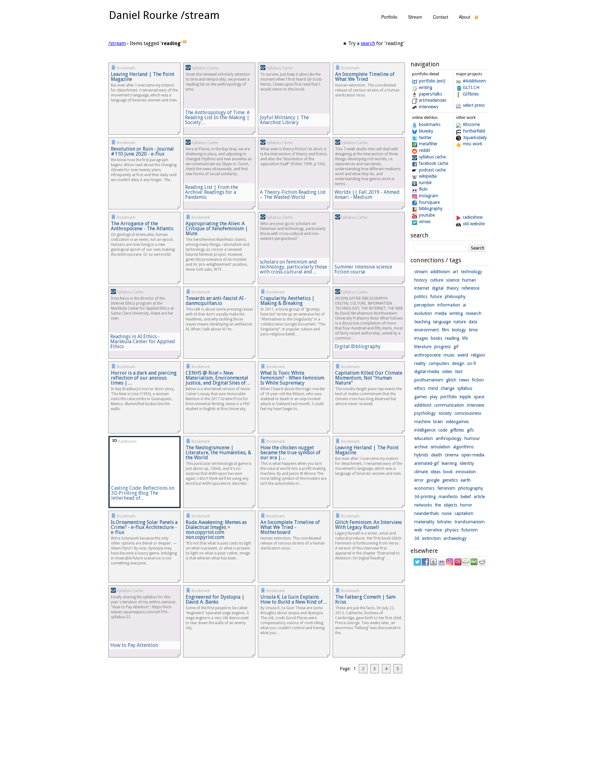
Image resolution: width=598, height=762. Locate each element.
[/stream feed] (476, 18)
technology (471, 271)
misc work (472, 143)
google (432, 480)
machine (422, 421)
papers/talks (430, 93)
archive (421, 446)
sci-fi (471, 363)
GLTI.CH (471, 87)
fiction (478, 379)
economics (424, 488)
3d (416, 538)
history (420, 280)
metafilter (428, 143)
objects (450, 505)
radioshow (473, 217)
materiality (424, 521)
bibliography (431, 208)
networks (423, 505)
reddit (424, 150)
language (442, 321)
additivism (440, 271)
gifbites (457, 430)
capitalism (463, 513)
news (464, 379)
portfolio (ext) (432, 80)
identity (467, 463)
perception (424, 304)
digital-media (426, 371)
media (441, 313)
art (455, 271)
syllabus (464, 388)
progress (442, 346)
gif (455, 346)
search (368, 43)
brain (438, 421)
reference (470, 288)
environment (426, 329)
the (438, 505)
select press (474, 105)
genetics (450, 480)
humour (472, 438)
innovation (466, 471)
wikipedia (428, 176)
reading (452, 338)
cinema (451, 454)
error (419, 480)
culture (436, 280)
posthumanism (428, 379)
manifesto (448, 496)
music (449, 355)
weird (463, 355)
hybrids (421, 454)
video (447, 371)
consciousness (467, 413)
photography (470, 488)
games (420, 396)
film (445, 329)
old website (474, 223)
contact (440, 17)
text (459, 371)
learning (449, 463)
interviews (428, 106)
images (421, 338)
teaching (422, 321)
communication (449, 405)
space (479, 396)
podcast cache (432, 169)
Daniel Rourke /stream (164, 15)
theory (452, 288)
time (473, 329)
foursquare (429, 202)
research (474, 313)
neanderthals (426, 513)
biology (459, 329)
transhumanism (469, 521)
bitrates (444, 521)
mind (433, 388)
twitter (425, 137)
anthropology (449, 438)
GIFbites (471, 93)
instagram (428, 195)
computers (439, 363)
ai (464, 304)
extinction (431, 538)
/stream (117, 43)
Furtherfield (474, 131)
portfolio (389, 17)
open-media (472, 454)
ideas (435, 471)
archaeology (455, 538)
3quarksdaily (475, 137)
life (465, 338)
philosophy (455, 296)
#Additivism (474, 80)
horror (466, 505)
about (464, 17)
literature (422, 346)
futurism (469, 529)
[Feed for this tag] (184, 43)
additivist (422, 405)
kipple (465, 396)
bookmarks (429, 124)
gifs (470, 430)
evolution (423, 313)
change (447, 388)
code (442, 430)
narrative (433, 529)
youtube (427, 215)
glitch (451, 379)
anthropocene (427, 355)
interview (475, 405)
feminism (446, 488)
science (452, 280)
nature (459, 321)
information (448, 304)
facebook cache (433, 163)
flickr (423, 189)
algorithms (463, 446)
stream (415, 17)
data (473, 321)
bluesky (426, 131)
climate (421, 471)
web (418, 529)
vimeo (425, 221)
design (458, 363)
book (448, 471)
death (436, 454)
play (434, 396)
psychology (425, 413)
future (436, 296)
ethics (419, 388)
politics (420, 296)
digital (438, 288)
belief (466, 496)
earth (466, 480)
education (423, 438)
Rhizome (471, 124)
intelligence (424, 430)
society (445, 413)
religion (478, 355)
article (479, 496)
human (469, 280)
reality (420, 363)
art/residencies (432, 100)
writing (425, 87)
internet (421, 288)
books (436, 338)
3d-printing (425, 496)
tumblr (425, 182)
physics (451, 529)
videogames (457, 421)
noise (447, 513)
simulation (440, 446)
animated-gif (426, 463)
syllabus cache (432, 156)
